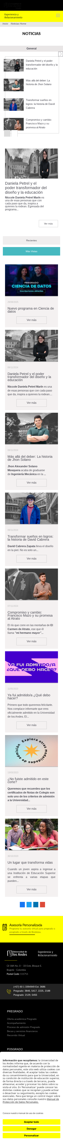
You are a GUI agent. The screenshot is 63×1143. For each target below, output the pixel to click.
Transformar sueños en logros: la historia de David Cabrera (40, 104)
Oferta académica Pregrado (22, 1019)
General (31, 48)
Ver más (48, 223)
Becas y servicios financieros (22, 1031)
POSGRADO (15, 1049)
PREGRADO (15, 1011)
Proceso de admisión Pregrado (23, 1027)
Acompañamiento (16, 1023)
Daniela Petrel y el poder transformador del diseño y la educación (42, 64)
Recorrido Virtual (16, 1035)
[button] (60, 54)
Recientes (31, 240)
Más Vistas (39, 251)
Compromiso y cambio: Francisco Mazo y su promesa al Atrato (39, 123)
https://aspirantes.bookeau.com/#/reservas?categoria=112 (31, 929)
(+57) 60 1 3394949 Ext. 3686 (29, 986)
